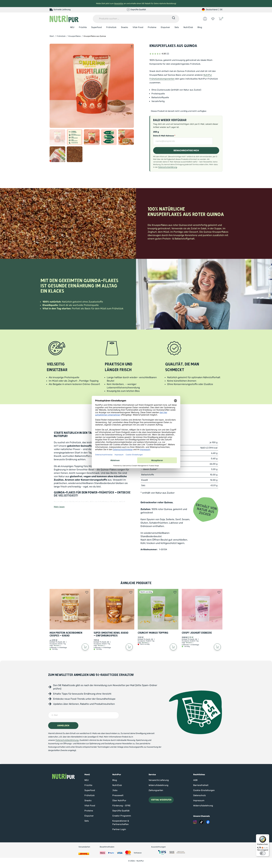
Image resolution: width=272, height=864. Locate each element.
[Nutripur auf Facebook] (208, 822)
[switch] (262, 853)
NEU (72, 27)
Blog (199, 27)
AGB (195, 780)
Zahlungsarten (156, 790)
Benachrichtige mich (186, 150)
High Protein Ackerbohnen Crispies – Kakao (66, 634)
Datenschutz (199, 795)
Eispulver (165, 27)
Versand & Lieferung (159, 780)
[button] (57, 137)
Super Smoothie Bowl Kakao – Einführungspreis (111, 634)
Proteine (152, 27)
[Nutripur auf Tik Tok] (201, 822)
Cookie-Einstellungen (204, 790)
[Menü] (267, 836)
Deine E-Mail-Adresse (164, 136)
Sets (177, 27)
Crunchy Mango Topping (153, 632)
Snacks (124, 27)
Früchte (83, 27)
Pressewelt (117, 795)
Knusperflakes (74, 36)
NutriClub (188, 27)
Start (52, 36)
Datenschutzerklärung (167, 167)
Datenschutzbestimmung (67, 740)
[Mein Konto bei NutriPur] (205, 19)
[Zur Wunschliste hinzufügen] (87, 592)
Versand (57, 645)
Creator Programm (121, 815)
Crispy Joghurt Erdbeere (197, 632)
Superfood (96, 27)
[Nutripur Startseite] (63, 776)
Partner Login (119, 829)
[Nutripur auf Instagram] (195, 822)
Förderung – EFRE (121, 805)
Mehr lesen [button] (59, 506)
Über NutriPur (119, 800)
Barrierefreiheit (200, 785)
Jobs (114, 790)
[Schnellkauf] (85, 647)
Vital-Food (138, 27)
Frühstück (111, 27)
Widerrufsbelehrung (158, 785)
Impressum (198, 800)
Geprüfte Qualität (120, 810)
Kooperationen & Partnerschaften (120, 823)
